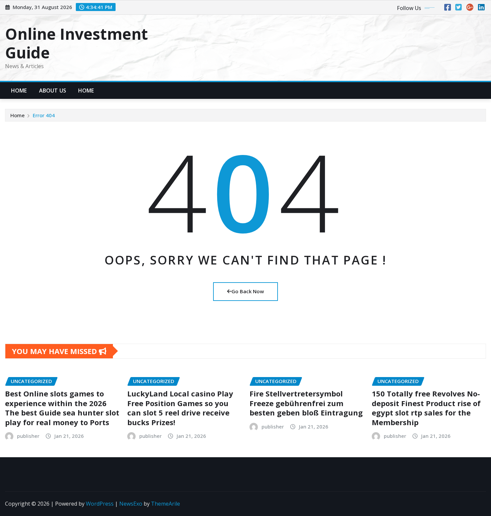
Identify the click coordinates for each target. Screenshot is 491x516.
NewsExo (130, 503)
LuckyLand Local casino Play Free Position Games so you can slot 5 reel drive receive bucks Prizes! (180, 407)
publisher (28, 436)
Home (19, 90)
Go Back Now (247, 291)
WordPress (100, 503)
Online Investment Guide (76, 42)
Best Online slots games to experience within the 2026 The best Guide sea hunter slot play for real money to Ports (62, 407)
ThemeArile (165, 503)
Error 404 (44, 115)
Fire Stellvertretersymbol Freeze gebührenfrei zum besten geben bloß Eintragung (306, 402)
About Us (52, 90)
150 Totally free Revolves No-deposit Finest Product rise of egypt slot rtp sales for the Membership (426, 407)
